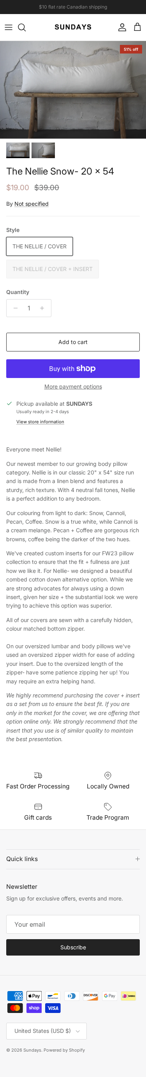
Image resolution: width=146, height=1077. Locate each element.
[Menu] (8, 27)
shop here (99, 10)
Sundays (32, 1050)
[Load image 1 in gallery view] (73, 90)
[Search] (25, 27)
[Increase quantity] (44, 308)
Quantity (17, 292)
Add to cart (73, 342)
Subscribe (73, 947)
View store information (40, 421)
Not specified (31, 203)
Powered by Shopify (64, 1050)
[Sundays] (73, 27)
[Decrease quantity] (13, 308)
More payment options (73, 386)
